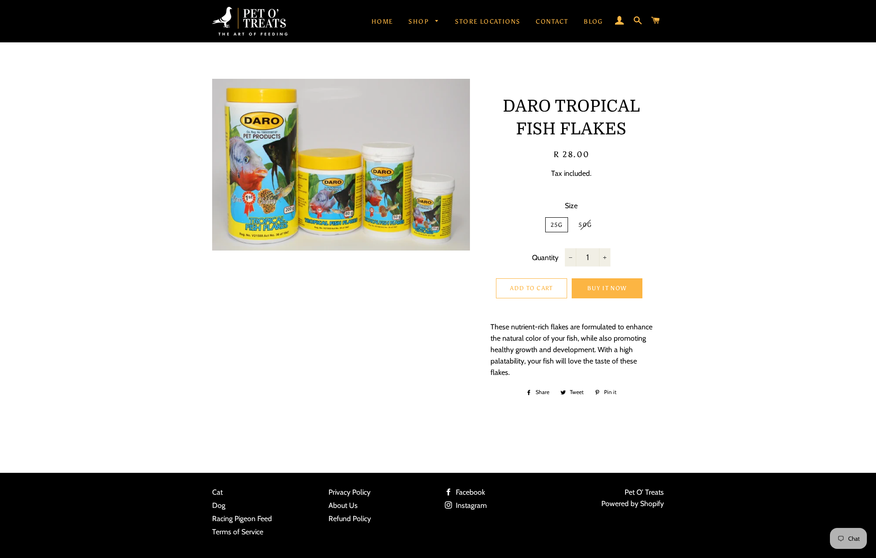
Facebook (469, 492)
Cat (217, 492)
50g (585, 224)
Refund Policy (349, 518)
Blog (593, 22)
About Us (343, 505)
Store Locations (487, 22)
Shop (419, 22)
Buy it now (606, 288)
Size (571, 205)
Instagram (470, 505)
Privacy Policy (349, 492)
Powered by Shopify (632, 503)
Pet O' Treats (644, 492)
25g (557, 224)
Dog (218, 505)
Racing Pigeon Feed (242, 518)
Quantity (545, 257)
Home (382, 22)
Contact (552, 22)
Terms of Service (237, 531)
